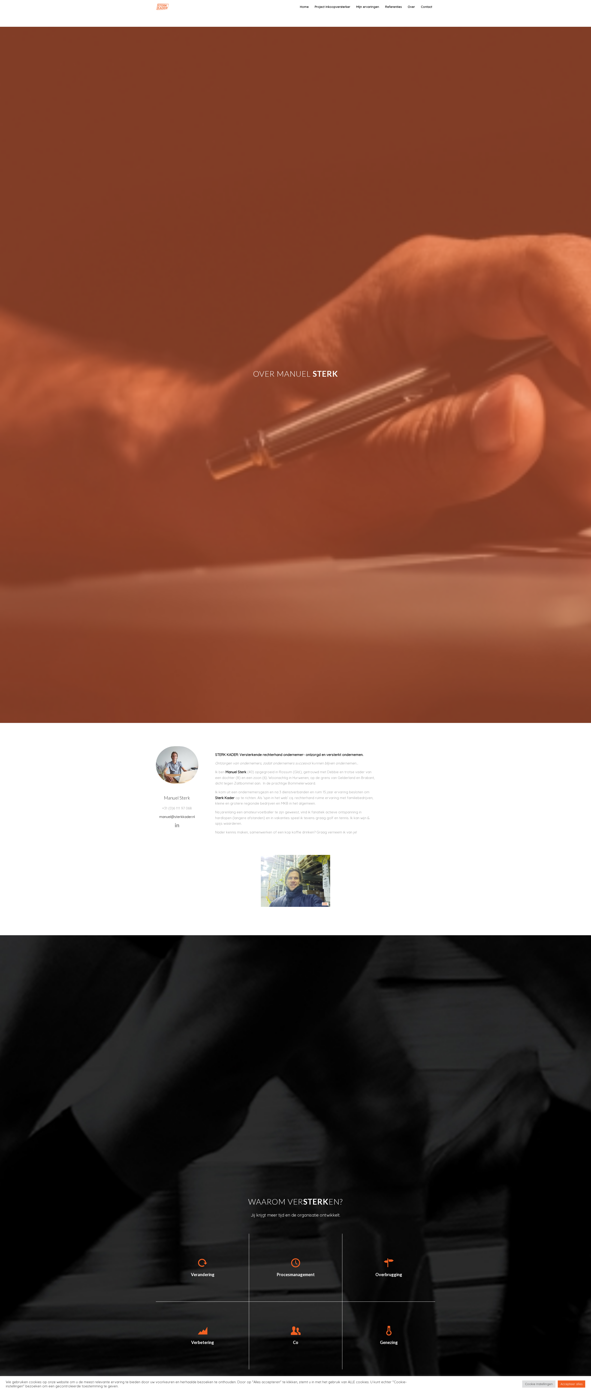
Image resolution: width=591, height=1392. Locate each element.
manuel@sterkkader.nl (177, 817)
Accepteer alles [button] (571, 1384)
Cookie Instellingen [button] (539, 1384)
